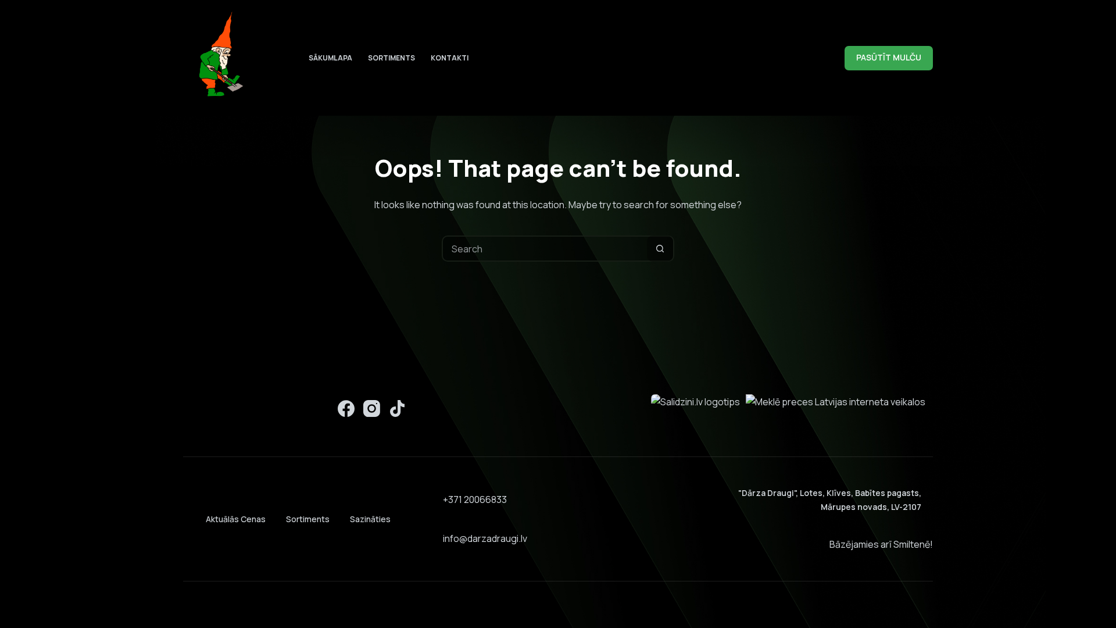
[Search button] (660, 249)
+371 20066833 (475, 499)
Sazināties (370, 518)
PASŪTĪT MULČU (888, 57)
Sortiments (391, 58)
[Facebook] (346, 408)
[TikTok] (397, 408)
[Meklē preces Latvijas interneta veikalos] (835, 401)
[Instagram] (371, 408)
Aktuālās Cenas (236, 518)
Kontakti (449, 58)
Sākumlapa (330, 58)
